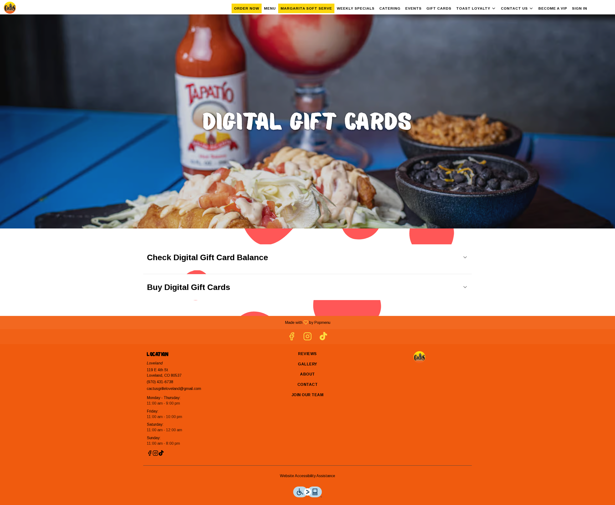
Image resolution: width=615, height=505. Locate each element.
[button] (476, 8)
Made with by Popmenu (167, 322)
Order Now (246, 8)
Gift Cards (438, 8)
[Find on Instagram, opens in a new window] (307, 338)
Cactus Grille (419, 357)
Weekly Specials (356, 8)
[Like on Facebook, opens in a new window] (291, 338)
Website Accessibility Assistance (307, 476)
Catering (389, 8)
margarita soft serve (306, 8)
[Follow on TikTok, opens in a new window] (323, 338)
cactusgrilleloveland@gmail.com (174, 389)
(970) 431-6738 (160, 382)
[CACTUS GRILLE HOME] (25, 8)
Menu (270, 8)
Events (413, 8)
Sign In (579, 8)
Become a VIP (552, 8)
